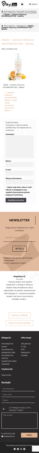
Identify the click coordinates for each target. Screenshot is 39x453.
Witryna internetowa (14, 178)
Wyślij (19, 248)
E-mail (9, 170)
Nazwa (9, 161)
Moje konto (6, 375)
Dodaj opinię (19, 315)
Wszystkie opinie (19, 323)
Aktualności (21, 26)
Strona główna (9, 11)
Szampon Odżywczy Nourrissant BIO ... (19, 13)
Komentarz (10, 134)
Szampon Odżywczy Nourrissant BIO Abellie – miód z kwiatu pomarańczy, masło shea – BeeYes (11, 101)
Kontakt (24, 355)
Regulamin (25, 352)
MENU (34, 4)
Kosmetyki (20, 11)
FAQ (22, 349)
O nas (23, 347)
